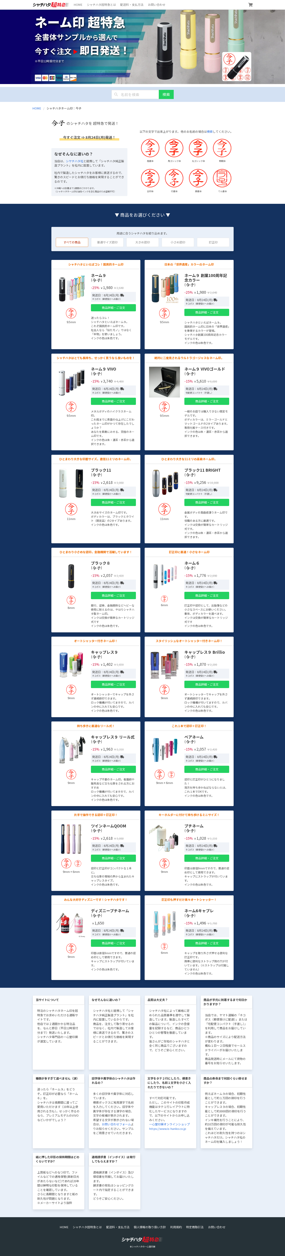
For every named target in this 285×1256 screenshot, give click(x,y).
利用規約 (176, 1227)
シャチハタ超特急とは (101, 5)
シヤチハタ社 (74, 161)
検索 (166, 94)
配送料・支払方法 (131, 5)
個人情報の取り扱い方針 (150, 1227)
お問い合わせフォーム (116, 1124)
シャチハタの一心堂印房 (143, 1246)
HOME (78, 5)
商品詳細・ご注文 (113, 308)
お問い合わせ (156, 5)
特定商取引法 (195, 1227)
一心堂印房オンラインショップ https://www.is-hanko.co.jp (169, 1126)
